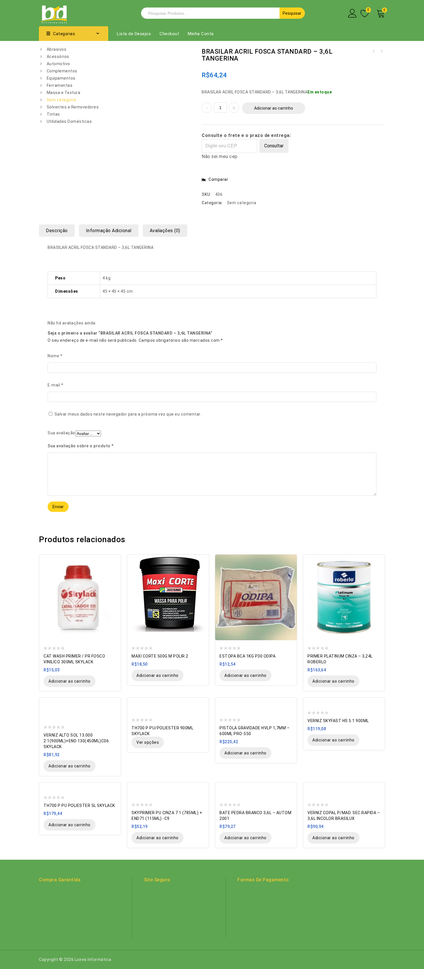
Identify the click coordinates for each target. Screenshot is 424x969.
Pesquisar (292, 13)
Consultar (274, 146)
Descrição (57, 230)
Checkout (169, 33)
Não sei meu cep (220, 156)
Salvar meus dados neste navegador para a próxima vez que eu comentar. (128, 414)
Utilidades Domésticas (69, 121)
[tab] (59, 230)
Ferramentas (60, 85)
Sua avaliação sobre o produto (81, 446)
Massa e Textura (63, 92)
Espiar (114, 559)
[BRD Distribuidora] (53, 12)
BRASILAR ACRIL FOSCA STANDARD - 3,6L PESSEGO (381, 51)
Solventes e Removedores (73, 107)
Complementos (62, 71)
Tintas (53, 114)
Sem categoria (61, 99)
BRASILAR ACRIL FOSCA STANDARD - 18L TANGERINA (374, 51)
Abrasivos (57, 49)
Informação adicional (109, 230)
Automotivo (58, 63)
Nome (55, 356)
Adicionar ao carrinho (273, 108)
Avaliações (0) (165, 230)
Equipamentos (61, 78)
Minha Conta (201, 33)
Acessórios (58, 56)
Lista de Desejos (134, 33)
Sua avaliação (61, 433)
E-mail (55, 385)
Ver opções (147, 742)
